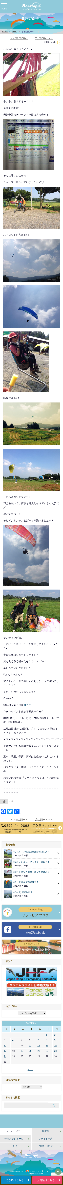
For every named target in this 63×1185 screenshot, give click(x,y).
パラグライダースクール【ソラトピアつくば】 (40, 1171)
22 (47, 1051)
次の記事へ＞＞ (44, 38)
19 (22, 1051)
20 (30, 1051)
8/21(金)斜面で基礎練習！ (26, 882)
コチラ (27, 704)
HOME (5, 32)
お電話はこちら (46, 1180)
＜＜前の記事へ (19, 38)
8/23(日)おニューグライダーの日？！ (31, 862)
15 (47, 1045)
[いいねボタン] (4, 801)
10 (5, 1045)
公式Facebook (35, 930)
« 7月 (30, 1069)
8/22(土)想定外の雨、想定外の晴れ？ (31, 872)
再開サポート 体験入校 (31, 947)
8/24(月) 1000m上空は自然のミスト (31, 852)
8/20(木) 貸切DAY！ (23, 892)
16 (55, 1045)
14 (38, 1045)
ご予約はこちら (15, 1180)
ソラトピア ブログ (35, 912)
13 (30, 1045)
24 (5, 1056)
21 (38, 1051)
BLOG (14, 32)
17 (5, 1051)
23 (55, 1051)
